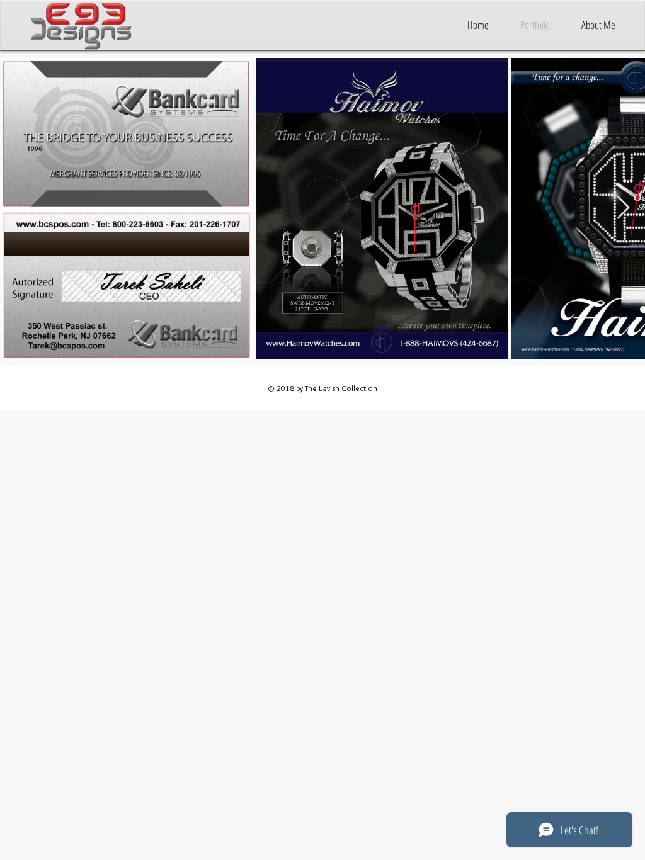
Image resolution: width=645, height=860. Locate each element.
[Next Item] (623, 208)
